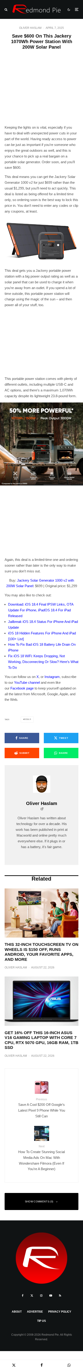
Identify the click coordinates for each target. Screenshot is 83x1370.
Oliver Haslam (30, 28)
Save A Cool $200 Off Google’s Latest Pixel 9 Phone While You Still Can (41, 1108)
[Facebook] (22, 1295)
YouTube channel (27, 682)
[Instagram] (41, 1295)
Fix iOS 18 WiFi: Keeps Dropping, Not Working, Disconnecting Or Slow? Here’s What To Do (43, 661)
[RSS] (60, 1295)
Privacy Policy (59, 1311)
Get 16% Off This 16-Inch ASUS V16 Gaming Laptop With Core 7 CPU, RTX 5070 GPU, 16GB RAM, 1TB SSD (41, 1040)
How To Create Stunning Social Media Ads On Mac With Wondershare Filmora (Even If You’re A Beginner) (41, 1158)
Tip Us (41, 1321)
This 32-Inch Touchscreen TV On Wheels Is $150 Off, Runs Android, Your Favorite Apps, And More (41, 952)
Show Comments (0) (39, 1201)
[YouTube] (51, 1295)
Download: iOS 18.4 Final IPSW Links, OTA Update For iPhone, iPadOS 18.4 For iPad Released (40, 610)
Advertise (35, 1311)
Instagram (52, 677)
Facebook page (22, 688)
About (17, 1311)
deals (27, 719)
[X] (32, 1295)
